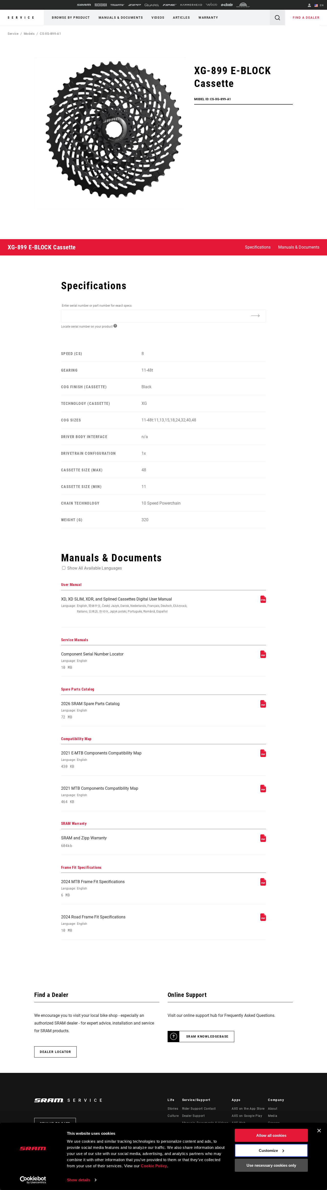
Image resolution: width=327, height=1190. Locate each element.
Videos (157, 17)
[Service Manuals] (263, 656)
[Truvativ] (117, 5)
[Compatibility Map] (263, 755)
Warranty (208, 17)
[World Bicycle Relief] (243, 4)
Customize (268, 1150)
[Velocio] (211, 4)
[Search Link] (277, 17)
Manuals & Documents (121, 17)
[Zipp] (134, 5)
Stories (173, 1108)
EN (321, 5)
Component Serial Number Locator (92, 661)
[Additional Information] (255, 315)
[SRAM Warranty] (263, 840)
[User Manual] (263, 601)
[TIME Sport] (169, 5)
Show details (78, 1180)
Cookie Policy (154, 1166)
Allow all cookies (271, 1135)
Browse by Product (71, 17)
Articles (181, 17)
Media (272, 1116)
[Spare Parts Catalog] (263, 706)
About (272, 1108)
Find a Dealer (306, 17)
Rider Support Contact (199, 1108)
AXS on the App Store (248, 1108)
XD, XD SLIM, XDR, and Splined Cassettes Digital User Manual (124, 605)
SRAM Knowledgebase (207, 1036)
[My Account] (309, 6)
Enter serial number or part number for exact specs (97, 305)
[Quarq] (152, 5)
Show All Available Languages (94, 568)
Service (22, 17)
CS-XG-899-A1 (50, 34)
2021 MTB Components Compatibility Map (99, 795)
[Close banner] (319, 1130)
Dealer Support (193, 1116)
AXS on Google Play (247, 1116)
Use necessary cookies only (271, 1165)
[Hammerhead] (191, 4)
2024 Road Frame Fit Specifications (93, 924)
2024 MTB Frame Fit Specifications (93, 888)
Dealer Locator (55, 1052)
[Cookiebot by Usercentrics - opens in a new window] (33, 1180)
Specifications (258, 247)
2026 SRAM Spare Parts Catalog (90, 710)
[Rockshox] (101, 4)
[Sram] (84, 5)
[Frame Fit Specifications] (263, 884)
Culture (173, 1116)
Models (29, 34)
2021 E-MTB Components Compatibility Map (101, 760)
